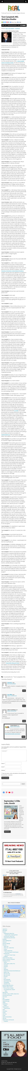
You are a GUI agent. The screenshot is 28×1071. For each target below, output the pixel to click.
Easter (5, 968)
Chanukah (6, 965)
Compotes (6, 1021)
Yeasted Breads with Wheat (9, 937)
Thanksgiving (6, 982)
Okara (6, 991)
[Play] (3, 25)
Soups (4, 1015)
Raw (3, 998)
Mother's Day (6, 972)
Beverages (5, 930)
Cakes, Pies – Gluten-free (9, 947)
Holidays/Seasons (6, 960)
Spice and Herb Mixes (7, 1016)
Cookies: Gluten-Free (8, 950)
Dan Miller (9, 694)
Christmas (6, 966)
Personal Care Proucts (7, 995)
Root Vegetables (6, 999)
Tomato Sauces (7, 1008)
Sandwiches (5, 1004)
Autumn (5, 962)
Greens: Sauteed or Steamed (9, 959)
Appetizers (5, 929)
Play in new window (9, 28)
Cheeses (4, 942)
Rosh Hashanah (7, 979)
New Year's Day (7, 973)
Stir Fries (4, 1018)
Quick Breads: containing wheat (11, 934)
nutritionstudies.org (5, 434)
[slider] (24, 25)
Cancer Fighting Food (7, 940)
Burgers (5, 1005)
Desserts (4, 945)
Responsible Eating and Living (12, 663)
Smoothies (5, 1011)
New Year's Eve (7, 975)
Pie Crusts (5, 996)
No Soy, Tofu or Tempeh (9, 988)
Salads (4, 1002)
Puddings (6, 956)
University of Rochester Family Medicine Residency (12, 271)
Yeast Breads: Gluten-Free (9, 936)
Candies (5, 949)
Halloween (6, 969)
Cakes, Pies (6, 946)
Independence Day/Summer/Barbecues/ (12, 970)
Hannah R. (9, 682)
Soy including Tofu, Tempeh (9, 989)
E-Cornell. (16, 410)
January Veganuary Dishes (8, 985)
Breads (4, 932)
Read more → (7, 831)
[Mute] (21, 25)
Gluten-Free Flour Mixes (7, 957)
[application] (14, 25)
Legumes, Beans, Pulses (8, 986)
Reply (24, 690)
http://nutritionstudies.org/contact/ (12, 733)
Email (3, 767)
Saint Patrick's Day (7, 980)
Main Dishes (5, 992)
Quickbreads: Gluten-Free (9, 933)
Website (3, 770)
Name (3, 763)
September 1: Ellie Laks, (12, 802)
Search (23, 783)
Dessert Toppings (6, 943)
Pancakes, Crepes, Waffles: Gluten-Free (11, 993)
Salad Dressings (6, 1001)
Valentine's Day (7, 983)
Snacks (4, 1012)
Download (17, 28)
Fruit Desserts (6, 953)
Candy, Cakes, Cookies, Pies (9, 963)
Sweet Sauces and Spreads (8, 1019)
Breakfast (5, 939)
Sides (4, 1009)
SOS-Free (5, 1014)
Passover (6, 976)
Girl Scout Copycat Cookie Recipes (11, 952)
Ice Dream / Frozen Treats (10, 955)
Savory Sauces (6, 1006)
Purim (5, 978)
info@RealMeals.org (8, 1064)
